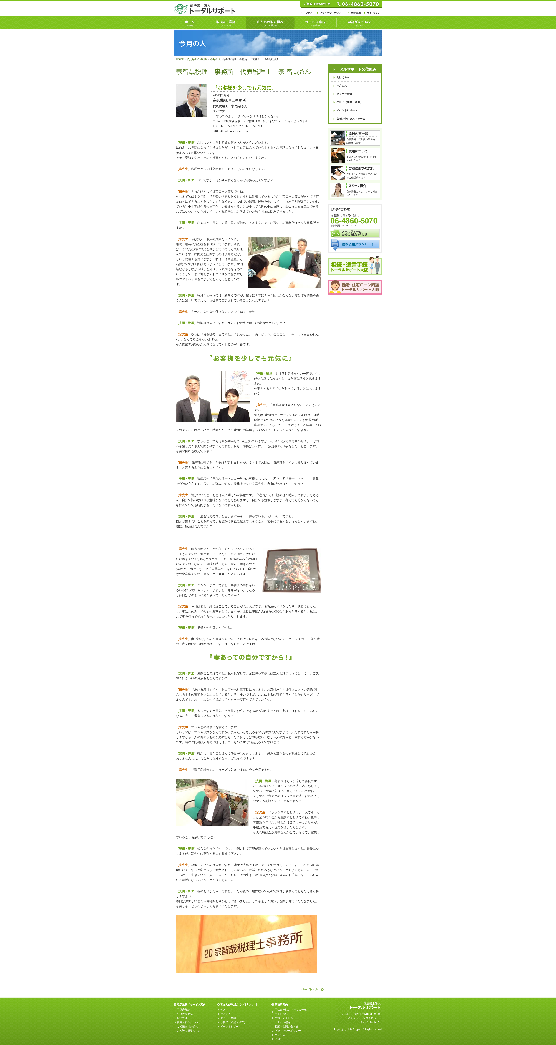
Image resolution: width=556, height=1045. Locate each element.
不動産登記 (183, 1009)
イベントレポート (347, 110)
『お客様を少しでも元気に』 (244, 87)
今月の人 (215, 59)
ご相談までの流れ (187, 1026)
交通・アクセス (284, 1018)
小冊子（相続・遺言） (350, 102)
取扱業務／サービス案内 (191, 1004)
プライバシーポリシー (288, 1030)
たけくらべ (343, 77)
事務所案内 (281, 1004)
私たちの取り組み (197, 59)
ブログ (279, 1038)
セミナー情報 (344, 93)
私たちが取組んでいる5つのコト (239, 1004)
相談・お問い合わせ (286, 1026)
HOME (180, 59)
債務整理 (182, 1018)
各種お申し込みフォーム (351, 118)
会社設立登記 (185, 1013)
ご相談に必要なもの (188, 1030)
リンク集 (280, 1034)
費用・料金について (188, 1022)
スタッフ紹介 (282, 1022)
